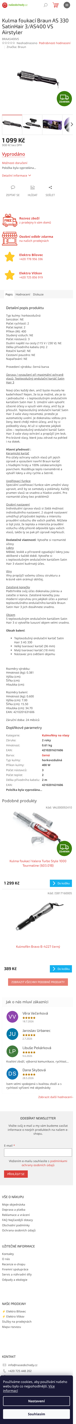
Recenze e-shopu (13, 1264)
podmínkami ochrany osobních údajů (44, 1163)
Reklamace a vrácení (16, 1215)
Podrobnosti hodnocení (55, 43)
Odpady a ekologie (14, 1280)
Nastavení (36, 1401)
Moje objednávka (13, 1204)
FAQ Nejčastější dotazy (17, 1220)
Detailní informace (14, 175)
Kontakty (8, 1254)
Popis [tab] (9, 294)
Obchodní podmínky (16, 1225)
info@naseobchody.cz (22, 1365)
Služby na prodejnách (17, 1321)
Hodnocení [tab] (23, 294)
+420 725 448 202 (20, 1371)
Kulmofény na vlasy (55, 735)
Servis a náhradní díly (17, 1274)
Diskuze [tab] (38, 294)
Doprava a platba (13, 1209)
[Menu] (67, 5)
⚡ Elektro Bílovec (14, 1311)
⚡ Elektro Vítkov (13, 1316)
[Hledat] (46, 5)
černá (46, 755)
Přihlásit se (16, 1174)
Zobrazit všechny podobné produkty (38, 982)
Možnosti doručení (14, 163)
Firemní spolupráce (15, 1269)
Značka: (16, 47)
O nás (6, 1259)
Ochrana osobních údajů (19, 1230)
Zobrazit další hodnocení (55, 1097)
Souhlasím (36, 1414)
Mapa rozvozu (11, 1327)
